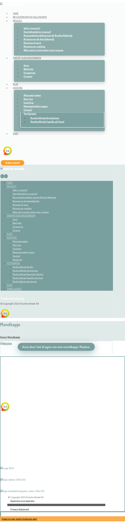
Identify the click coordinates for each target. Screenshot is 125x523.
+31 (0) (49, 376)
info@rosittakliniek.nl (56, 387)
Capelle (63, 420)
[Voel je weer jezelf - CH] (12, 4)
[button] (4, 139)
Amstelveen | (52, 420)
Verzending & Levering (56, 447)
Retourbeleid (56, 453)
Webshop (56, 442)
